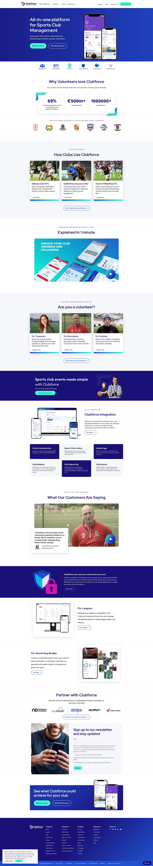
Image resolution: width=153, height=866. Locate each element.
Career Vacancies (50, 843)
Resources (71, 4)
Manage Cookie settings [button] (114, 863)
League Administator (67, 851)
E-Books (96, 835)
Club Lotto (80, 835)
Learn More (69, 589)
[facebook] (110, 829)
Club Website (81, 837)
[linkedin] (118, 829)
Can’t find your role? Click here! (75, 360)
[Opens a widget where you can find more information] (147, 863)
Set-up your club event (45, 393)
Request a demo (125, 4)
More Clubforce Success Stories (75, 208)
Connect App (81, 840)
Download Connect (58, 46)
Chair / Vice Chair (66, 837)
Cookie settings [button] (9, 861)
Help (95, 843)
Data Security (49, 848)
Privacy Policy (59, 863)
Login (106, 4)
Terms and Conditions (80, 863)
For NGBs (36, 672)
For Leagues (83, 627)
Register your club (50, 851)
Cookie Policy (69, 863)
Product (55, 4)
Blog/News (96, 829)
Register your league (51, 853)
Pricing (63, 4)
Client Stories (65, 832)
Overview (64, 829)
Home (47, 829)
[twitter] (115, 829)
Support (100, 4)
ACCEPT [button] (19, 861)
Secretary (64, 843)
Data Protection (93, 863)
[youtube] (120, 829)
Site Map (102, 863)
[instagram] (112, 829)
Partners (96, 840)
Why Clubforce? (44, 4)
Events (79, 843)
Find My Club (114, 4)
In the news (97, 832)
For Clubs (89, 432)
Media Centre (49, 845)
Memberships (81, 832)
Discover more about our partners (76, 717)
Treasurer (64, 840)
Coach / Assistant (66, 845)
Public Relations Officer (68, 848)
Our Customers (65, 835)
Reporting (80, 845)
